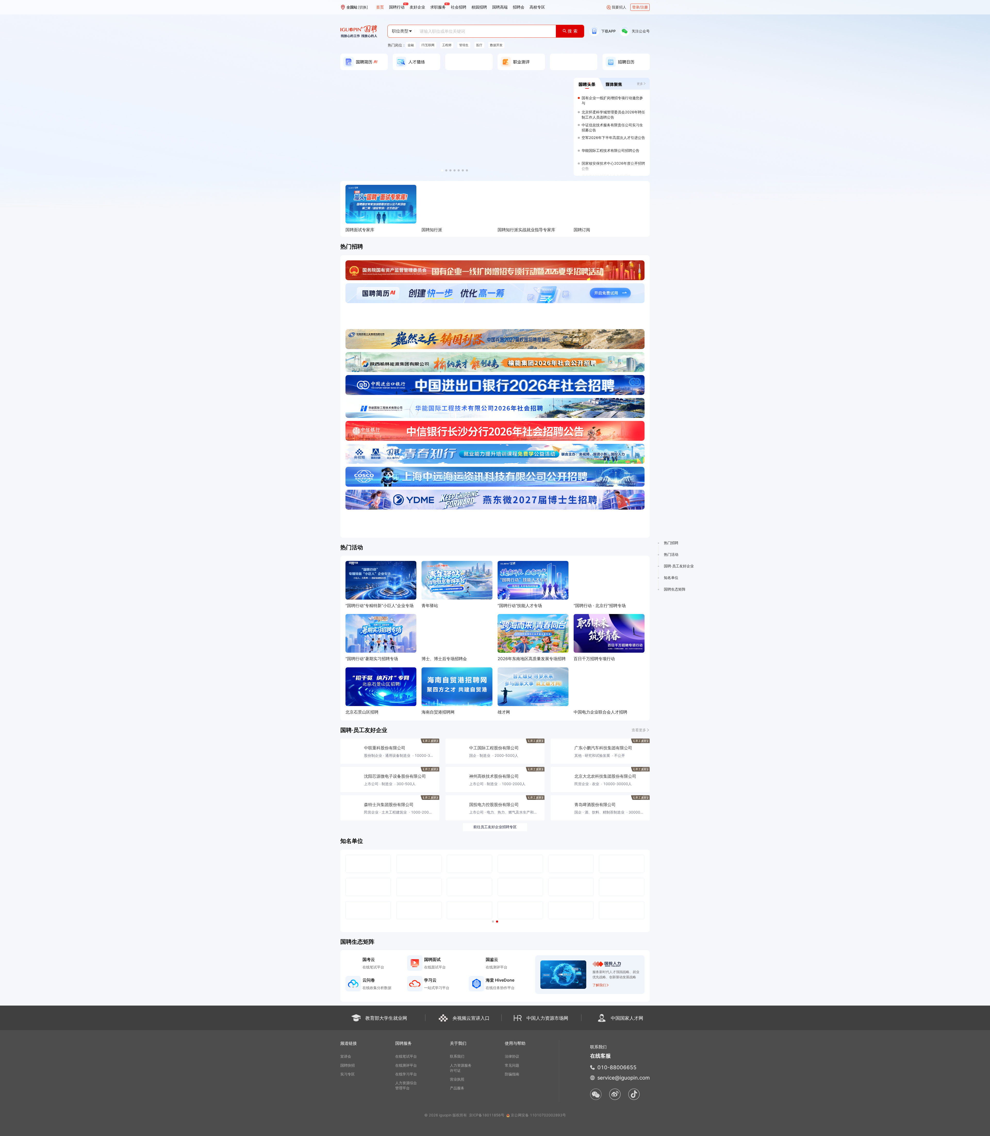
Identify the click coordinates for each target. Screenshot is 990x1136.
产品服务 (457, 1088)
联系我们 (457, 1056)
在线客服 (600, 1056)
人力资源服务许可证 (461, 1068)
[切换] (363, 7)
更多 (640, 84)
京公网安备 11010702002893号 (538, 1115)
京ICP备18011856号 (486, 1115)
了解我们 (599, 985)
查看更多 (639, 730)
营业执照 (457, 1079)
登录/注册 (640, 7)
